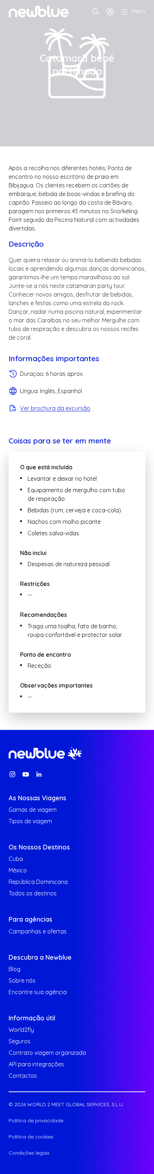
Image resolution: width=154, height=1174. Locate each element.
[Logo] (39, 11)
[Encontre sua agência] (95, 11)
